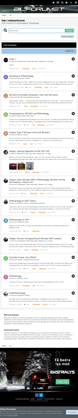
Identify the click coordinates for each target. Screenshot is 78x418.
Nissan (28, 78)
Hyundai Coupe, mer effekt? (22, 257)
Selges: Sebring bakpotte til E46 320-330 (29, 151)
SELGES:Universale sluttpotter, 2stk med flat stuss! (33, 95)
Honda (25, 135)
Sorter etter (70, 51)
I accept (73, 412)
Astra (27, 222)
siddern (20, 278)
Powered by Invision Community (39, 401)
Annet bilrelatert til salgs (31, 97)
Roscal (20, 135)
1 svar (27, 125)
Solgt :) (12, 59)
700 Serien (30, 116)
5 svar (29, 87)
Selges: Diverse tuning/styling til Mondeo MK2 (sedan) (35, 238)
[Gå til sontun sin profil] (6, 258)
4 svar (24, 193)
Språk (32, 399)
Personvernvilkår (49, 399)
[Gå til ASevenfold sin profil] (6, 114)
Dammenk (21, 78)
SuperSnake (22, 61)
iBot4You (21, 153)
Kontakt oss (59, 399)
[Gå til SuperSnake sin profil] (6, 60)
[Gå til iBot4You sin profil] (6, 152)
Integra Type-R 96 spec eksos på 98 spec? (29, 132)
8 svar (27, 304)
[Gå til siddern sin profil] (6, 277)
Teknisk (27, 295)
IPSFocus (26, 399)
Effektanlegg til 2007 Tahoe (22, 201)
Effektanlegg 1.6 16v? (19, 219)
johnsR (20, 97)
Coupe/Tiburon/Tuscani (31, 259)
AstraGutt (21, 222)
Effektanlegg (15, 276)
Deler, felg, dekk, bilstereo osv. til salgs (40, 61)
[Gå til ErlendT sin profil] (6, 202)
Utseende (39, 399)
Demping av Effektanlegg (21, 76)
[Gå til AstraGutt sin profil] (6, 220)
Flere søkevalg (68, 36)
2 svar (27, 268)
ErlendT (20, 203)
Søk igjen (69, 30)
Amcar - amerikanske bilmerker (34, 203)
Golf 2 (26, 278)
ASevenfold (22, 116)
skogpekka (21, 184)
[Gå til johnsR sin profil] (6, 96)
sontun (20, 259)
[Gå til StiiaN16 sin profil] (6, 294)
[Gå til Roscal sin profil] (6, 133)
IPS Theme (19, 399)
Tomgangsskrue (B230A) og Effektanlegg (29, 113)
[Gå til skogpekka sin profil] (6, 180)
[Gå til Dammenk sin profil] (6, 77)
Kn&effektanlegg (17, 293)
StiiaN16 (21, 295)
